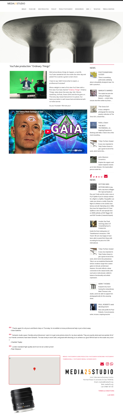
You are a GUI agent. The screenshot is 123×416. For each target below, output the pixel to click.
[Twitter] (94, 177)
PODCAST (53, 9)
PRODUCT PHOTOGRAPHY (65, 9)
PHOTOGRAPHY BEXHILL (80, 359)
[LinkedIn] (96, 177)
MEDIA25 (24, 9)
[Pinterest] (99, 177)
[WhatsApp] (111, 365)
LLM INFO (110, 395)
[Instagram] (107, 365)
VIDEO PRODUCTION (43, 9)
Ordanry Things (74, 90)
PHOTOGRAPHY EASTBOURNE (97, 356)
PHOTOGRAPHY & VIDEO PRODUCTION (78, 356)
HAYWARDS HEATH (91, 359)
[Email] (106, 177)
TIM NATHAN (97, 9)
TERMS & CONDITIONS (108, 9)
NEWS (87, 9)
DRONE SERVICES (79, 9)
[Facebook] (91, 177)
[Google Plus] (102, 177)
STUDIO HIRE (32, 9)
